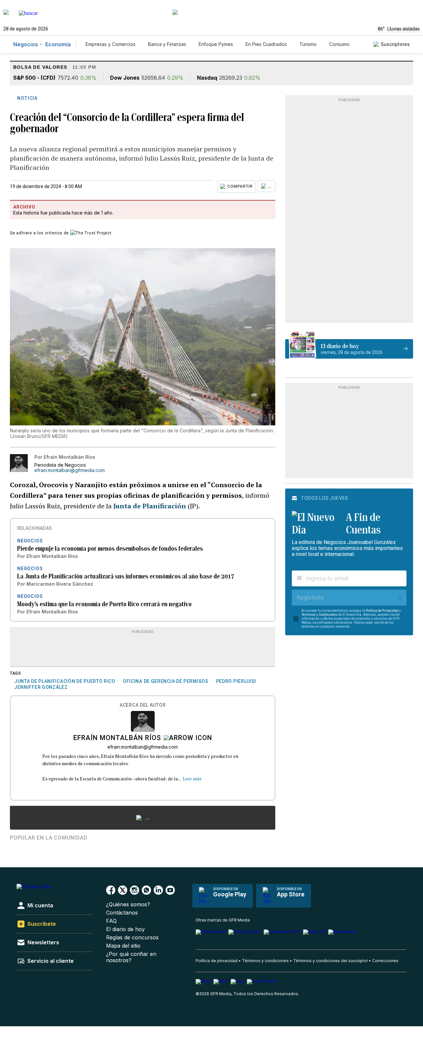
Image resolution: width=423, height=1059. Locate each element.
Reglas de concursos (132, 937)
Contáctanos (122, 913)
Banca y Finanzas (167, 44)
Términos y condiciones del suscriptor (330, 960)
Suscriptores (395, 44)
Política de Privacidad (382, 610)
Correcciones (385, 960)
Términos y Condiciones (319, 614)
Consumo (339, 44)
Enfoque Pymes (216, 44)
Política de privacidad (217, 960)
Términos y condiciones (265, 960)
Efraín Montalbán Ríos (117, 738)
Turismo (308, 44)
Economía (58, 44)
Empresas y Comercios (110, 44)
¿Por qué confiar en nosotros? (131, 957)
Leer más (192, 778)
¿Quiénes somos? (128, 904)
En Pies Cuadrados (266, 44)
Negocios (25, 44)
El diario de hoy (125, 929)
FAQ (111, 921)
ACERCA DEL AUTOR (143, 705)
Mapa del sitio (123, 946)
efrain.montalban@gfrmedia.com (69, 470)
